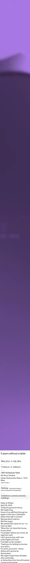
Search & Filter (19, 559)
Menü (8, 559)
